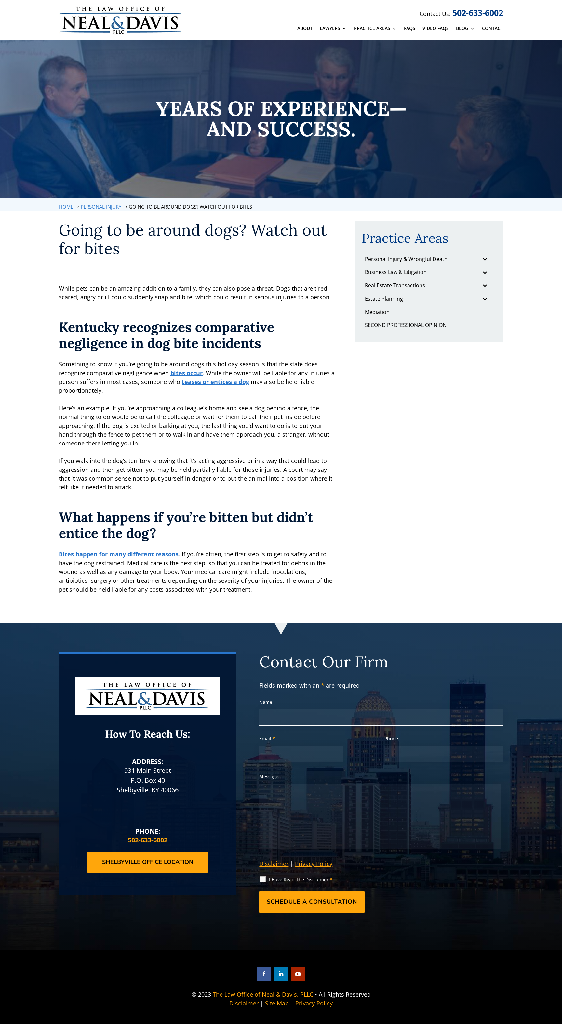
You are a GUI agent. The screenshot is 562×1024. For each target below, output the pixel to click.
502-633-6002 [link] (477, 12)
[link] (121, 20)
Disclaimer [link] (244, 1003)
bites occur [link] (186, 373)
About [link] (305, 28)
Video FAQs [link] (435, 28)
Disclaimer (273, 863)
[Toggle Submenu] (485, 259)
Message (268, 776)
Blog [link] (462, 28)
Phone (391, 738)
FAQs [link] (409, 28)
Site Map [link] (277, 1003)
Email (267, 738)
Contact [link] (492, 28)
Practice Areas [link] (372, 28)
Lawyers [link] (330, 28)
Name (265, 702)
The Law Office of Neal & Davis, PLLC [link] (263, 994)
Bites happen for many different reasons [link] (119, 554)
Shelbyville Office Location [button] (147, 862)
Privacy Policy (313, 863)
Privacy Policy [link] (314, 1003)
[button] (264, 974)
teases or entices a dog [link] (215, 382)
